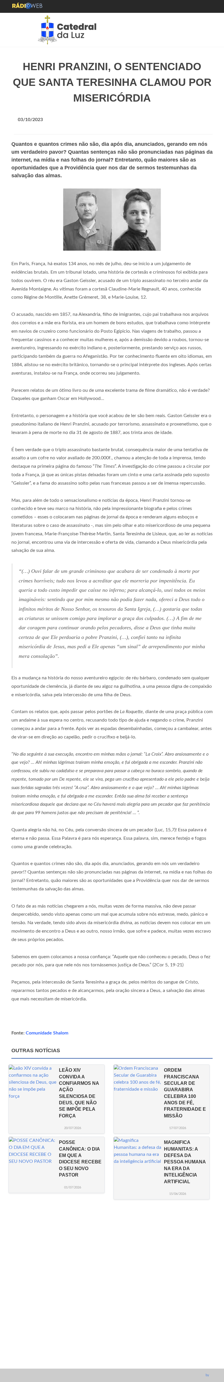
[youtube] (116, 1361)
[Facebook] (94, 1361)
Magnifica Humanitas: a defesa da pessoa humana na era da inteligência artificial (185, 1162)
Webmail (101, 1347)
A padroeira (103, 1320)
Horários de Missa (110, 1312)
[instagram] (105, 1361)
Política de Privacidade (114, 1338)
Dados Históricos (109, 1329)
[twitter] (127, 1361)
